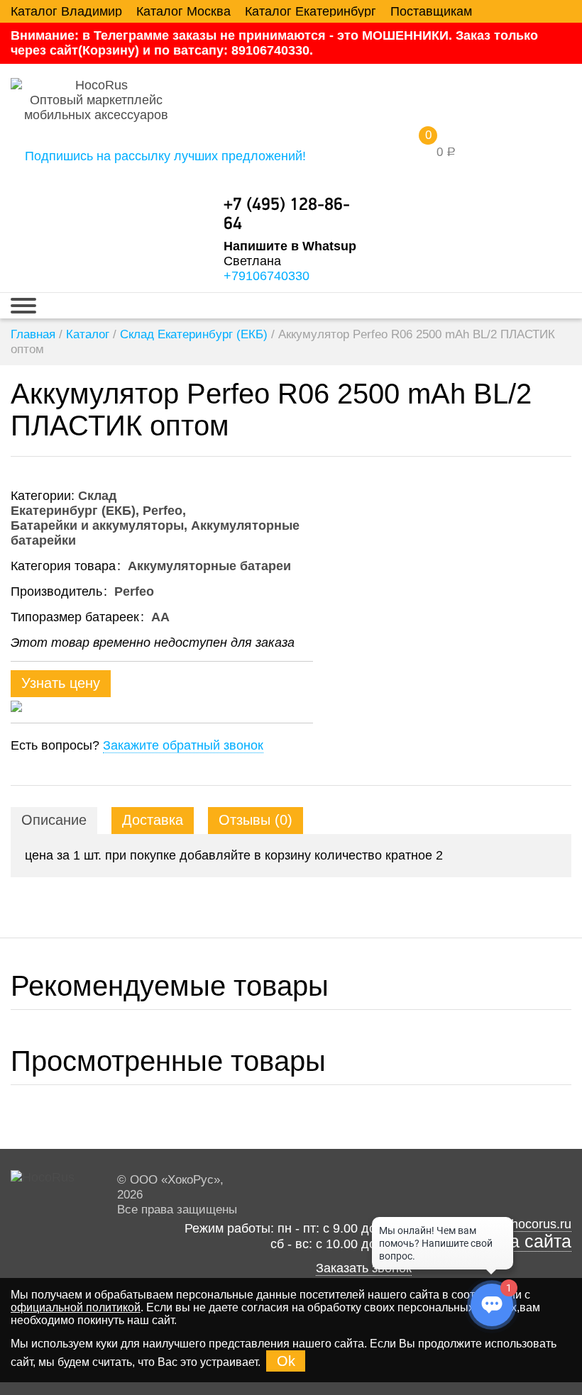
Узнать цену (60, 683)
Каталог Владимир (66, 11)
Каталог (87, 334)
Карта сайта (521, 1241)
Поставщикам (431, 11)
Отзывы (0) (255, 820)
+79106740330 (266, 276)
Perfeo (162, 511)
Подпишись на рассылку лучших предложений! (165, 156)
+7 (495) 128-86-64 (287, 214)
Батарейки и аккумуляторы (97, 525)
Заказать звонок (364, 1268)
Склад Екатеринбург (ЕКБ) (194, 334)
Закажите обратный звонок (183, 745)
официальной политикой (76, 1307)
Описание (54, 820)
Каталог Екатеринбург (310, 11)
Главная (33, 334)
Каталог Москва (183, 11)
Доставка (152, 820)
